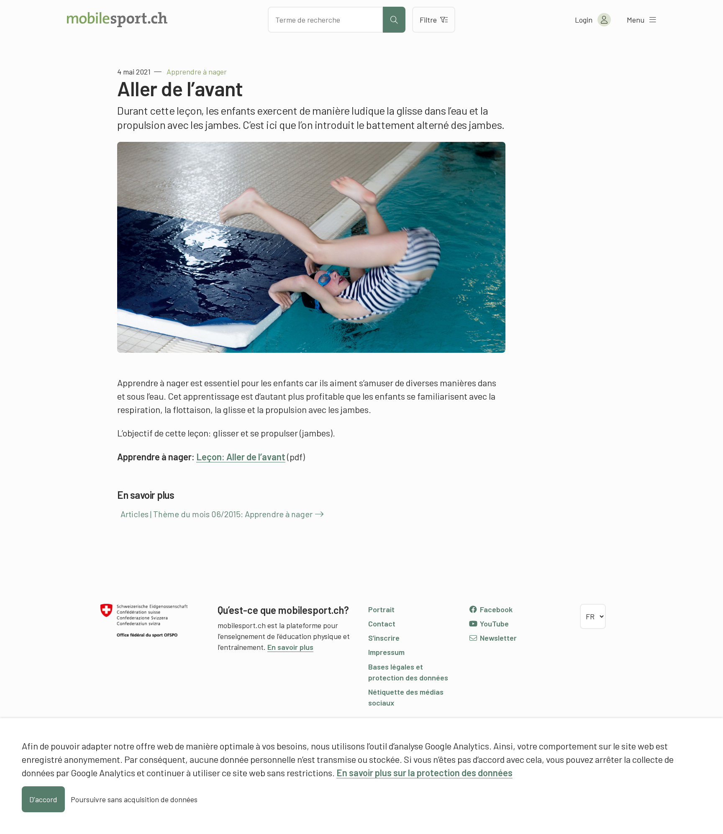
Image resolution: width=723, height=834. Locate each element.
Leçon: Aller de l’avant (240, 456)
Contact (381, 623)
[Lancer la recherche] (394, 20)
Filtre (428, 19)
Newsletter (497, 637)
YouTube (493, 623)
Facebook (495, 609)
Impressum (386, 652)
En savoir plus (290, 647)
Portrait (381, 609)
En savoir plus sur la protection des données (424, 772)
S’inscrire (384, 637)
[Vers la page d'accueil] (117, 20)
